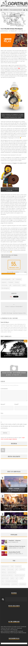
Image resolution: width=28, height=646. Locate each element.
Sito (2, 413)
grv (17, 578)
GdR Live (4, 572)
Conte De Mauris (5, 30)
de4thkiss (9, 374)
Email (17, 404)
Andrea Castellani (13, 547)
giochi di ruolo (16, 285)
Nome (3, 404)
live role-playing (5, 584)
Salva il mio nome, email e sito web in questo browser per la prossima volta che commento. (14, 426)
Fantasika (11, 282)
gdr (10, 285)
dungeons (4, 282)
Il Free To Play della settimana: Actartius (14, 353)
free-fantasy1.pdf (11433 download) (9, 629)
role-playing (22, 584)
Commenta (4, 388)
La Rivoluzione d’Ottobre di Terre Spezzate (17, 546)
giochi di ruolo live (19, 575)
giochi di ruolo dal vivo (7, 575)
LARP (21, 578)
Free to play (4, 285)
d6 (13, 279)
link (19, 68)
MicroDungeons (5, 288)
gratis (24, 285)
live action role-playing (11, 581)
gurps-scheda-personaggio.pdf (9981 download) (12, 631)
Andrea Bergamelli (6, 279)
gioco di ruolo (5, 578)
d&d (12, 566)
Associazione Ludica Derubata (15, 9)
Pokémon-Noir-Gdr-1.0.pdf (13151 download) (11, 628)
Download (18, 279)
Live (3, 581)
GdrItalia (22, 569)
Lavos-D (11, 553)
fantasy (17, 282)
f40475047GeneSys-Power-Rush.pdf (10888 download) (13, 632)
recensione (14, 584)
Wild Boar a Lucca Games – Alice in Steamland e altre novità (14, 372)
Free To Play (21, 30)
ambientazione (5, 566)
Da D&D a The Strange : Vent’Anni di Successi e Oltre (14, 313)
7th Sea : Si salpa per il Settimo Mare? (14, 306)
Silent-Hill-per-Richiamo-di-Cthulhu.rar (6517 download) (13, 626)
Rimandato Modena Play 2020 (14, 552)
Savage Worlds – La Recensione (15, 540)
